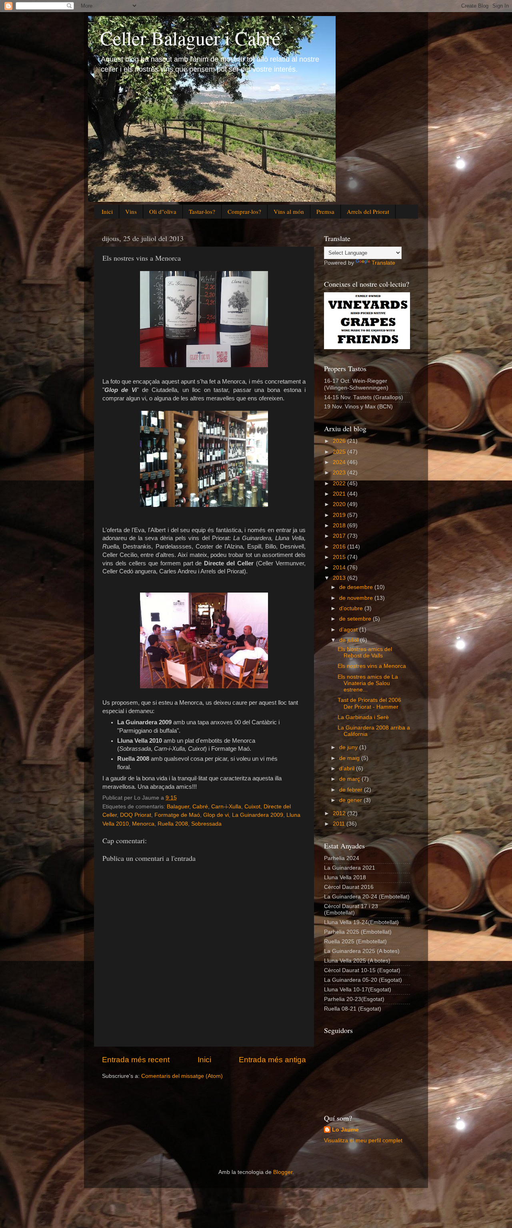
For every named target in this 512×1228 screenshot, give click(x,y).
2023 (340, 473)
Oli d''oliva (162, 211)
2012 (340, 813)
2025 (340, 452)
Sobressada (206, 824)
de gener (351, 800)
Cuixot (252, 807)
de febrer (351, 790)
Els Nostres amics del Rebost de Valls (365, 652)
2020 (340, 504)
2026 (340, 441)
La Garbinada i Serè (363, 717)
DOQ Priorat (135, 815)
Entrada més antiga (272, 1059)
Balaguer (178, 807)
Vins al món (289, 211)
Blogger (282, 1172)
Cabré (200, 807)
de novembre (356, 598)
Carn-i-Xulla (226, 807)
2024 (340, 462)
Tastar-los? (202, 211)
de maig (350, 758)
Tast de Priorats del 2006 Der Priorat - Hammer (369, 703)
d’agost (349, 630)
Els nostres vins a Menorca (372, 666)
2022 (340, 483)
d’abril (347, 769)
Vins (131, 211)
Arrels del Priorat (368, 211)
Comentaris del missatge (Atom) (182, 1076)
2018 (340, 526)
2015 (340, 557)
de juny (349, 747)
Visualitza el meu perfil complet (363, 1141)
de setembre (356, 619)
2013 (340, 578)
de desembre (356, 587)
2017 (340, 536)
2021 (340, 494)
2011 (339, 824)
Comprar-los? (244, 211)
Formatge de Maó (177, 815)
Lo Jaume (345, 1130)
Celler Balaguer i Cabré (190, 37)
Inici (107, 211)
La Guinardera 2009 (257, 815)
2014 (340, 568)
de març (350, 779)
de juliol (349, 640)
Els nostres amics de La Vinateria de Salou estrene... (368, 683)
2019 (340, 515)
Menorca (143, 824)
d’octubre (351, 608)
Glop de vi (216, 815)
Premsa (325, 211)
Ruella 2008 (173, 824)
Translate (383, 263)
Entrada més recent (136, 1059)
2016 (340, 547)
